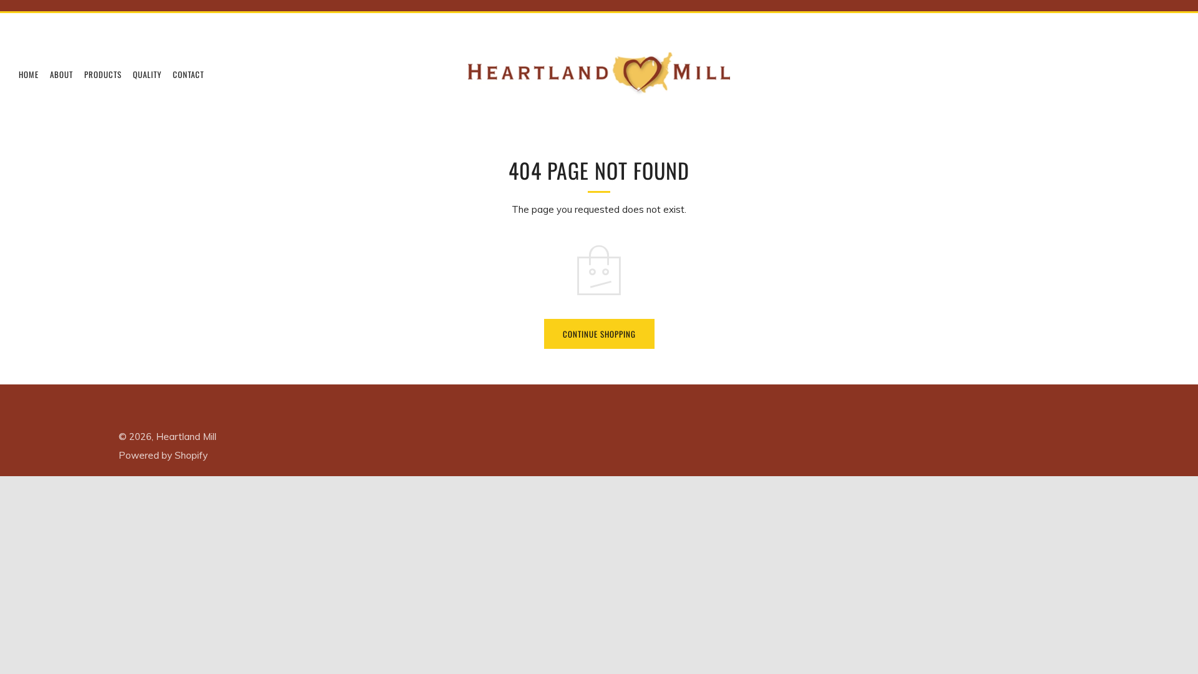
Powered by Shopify (163, 455)
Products (103, 74)
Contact (188, 74)
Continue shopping (599, 334)
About (61, 74)
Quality (147, 74)
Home (29, 74)
